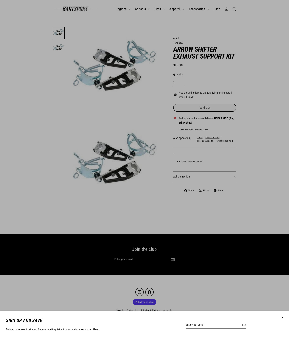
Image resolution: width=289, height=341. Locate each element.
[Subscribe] (243, 325)
